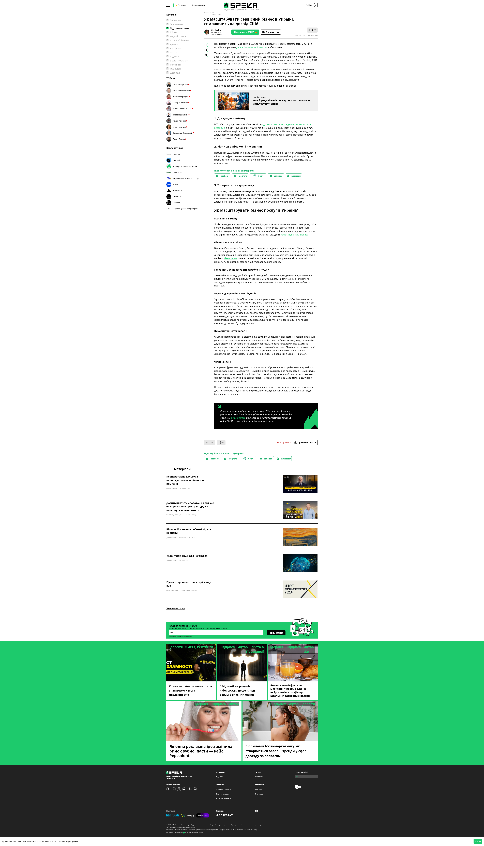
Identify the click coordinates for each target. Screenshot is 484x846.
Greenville (177, 172)
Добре (478, 841)
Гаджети (174, 56)
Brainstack (177, 190)
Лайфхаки (175, 48)
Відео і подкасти (179, 60)
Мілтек (174, 32)
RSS (256, 811)
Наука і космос (178, 36)
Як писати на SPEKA (223, 798)
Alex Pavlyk (216, 30)
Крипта (174, 44)
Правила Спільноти (223, 789)
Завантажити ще (175, 608)
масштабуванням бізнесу (294, 234)
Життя (173, 52)
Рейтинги (175, 64)
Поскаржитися (284, 442)
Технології (175, 68)
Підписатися (272, 32)
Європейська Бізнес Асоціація (186, 178)
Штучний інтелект (180, 40)
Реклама (258, 789)
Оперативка (177, 24)
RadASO (176, 202)
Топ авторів (182, 5)
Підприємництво (179, 28)
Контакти (259, 777)
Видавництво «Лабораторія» (185, 208)
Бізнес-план (230, 258)
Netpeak (176, 160)
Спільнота (216, 14)
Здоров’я (175, 72)
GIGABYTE (177, 196)
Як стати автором (198, 5)
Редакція (219, 777)
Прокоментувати (307, 442)
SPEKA (174, 825)
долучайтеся (238, 417)
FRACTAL (176, 154)
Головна (207, 12)
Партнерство (260, 794)
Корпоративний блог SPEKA (185, 166)
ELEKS (175, 184)
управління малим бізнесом (251, 47)
